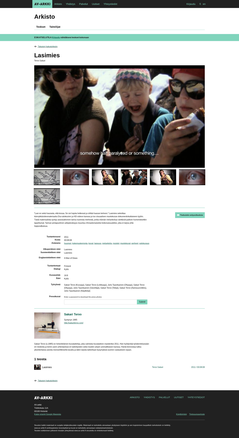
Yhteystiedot (196, 397)
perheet (134, 243)
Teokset (40, 26)
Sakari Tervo (73, 314)
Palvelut (164, 397)
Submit (142, 302)
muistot (116, 243)
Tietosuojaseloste (197, 414)
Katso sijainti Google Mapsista (47, 414)
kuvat (91, 243)
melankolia (107, 243)
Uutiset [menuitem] (96, 4)
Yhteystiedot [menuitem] (110, 4)
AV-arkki (42, 4)
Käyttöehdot (181, 414)
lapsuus (97, 243)
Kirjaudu (190, 4)
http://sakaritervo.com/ (73, 323)
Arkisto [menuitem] (58, 4)
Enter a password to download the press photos (83, 297)
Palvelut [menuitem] (83, 4)
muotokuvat (125, 243)
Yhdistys (149, 397)
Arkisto (135, 397)
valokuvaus (144, 243)
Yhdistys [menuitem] (70, 4)
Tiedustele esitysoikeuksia (191, 215)
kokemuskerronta (80, 243)
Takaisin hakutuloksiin (48, 46)
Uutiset (179, 397)
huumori (67, 243)
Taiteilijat (54, 26)
